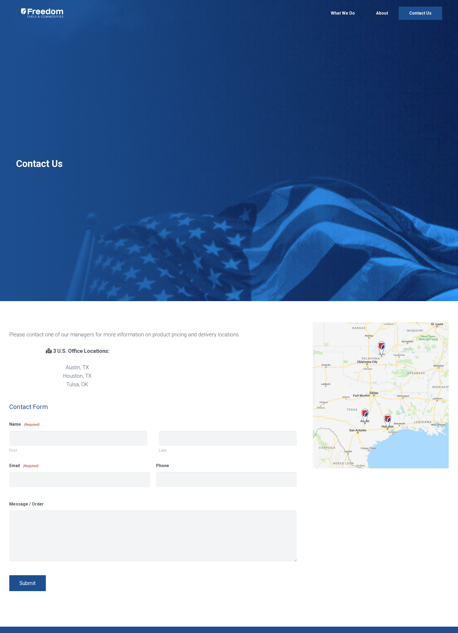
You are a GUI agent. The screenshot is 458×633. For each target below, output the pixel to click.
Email (23, 465)
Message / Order (26, 504)
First (13, 450)
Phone (162, 465)
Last (162, 450)
